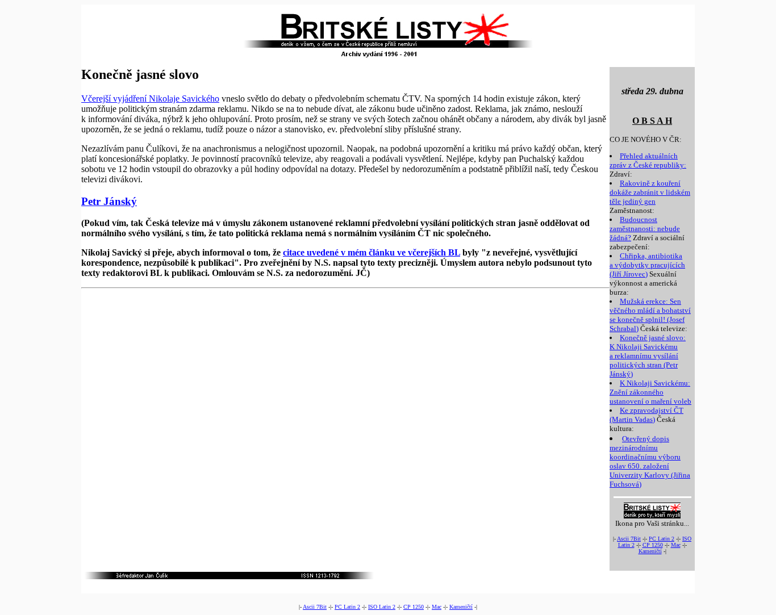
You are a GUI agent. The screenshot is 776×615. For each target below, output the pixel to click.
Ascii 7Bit (629, 538)
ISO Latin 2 (381, 607)
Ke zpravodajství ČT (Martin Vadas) (646, 415)
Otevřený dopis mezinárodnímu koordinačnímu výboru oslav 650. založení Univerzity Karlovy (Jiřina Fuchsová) (650, 461)
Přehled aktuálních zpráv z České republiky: (648, 160)
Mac (676, 545)
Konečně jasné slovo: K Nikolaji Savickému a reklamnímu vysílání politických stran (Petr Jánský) (648, 355)
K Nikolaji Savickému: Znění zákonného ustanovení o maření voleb (650, 392)
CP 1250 (653, 545)
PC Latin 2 (661, 538)
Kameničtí (650, 551)
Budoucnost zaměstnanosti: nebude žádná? (645, 228)
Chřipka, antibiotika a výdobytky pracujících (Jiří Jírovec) (647, 265)
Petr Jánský (109, 201)
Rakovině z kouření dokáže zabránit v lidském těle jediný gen (650, 192)
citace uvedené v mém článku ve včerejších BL (371, 252)
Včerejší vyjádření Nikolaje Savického (150, 98)
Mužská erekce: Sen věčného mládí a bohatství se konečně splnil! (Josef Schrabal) (650, 315)
